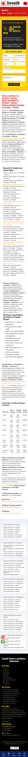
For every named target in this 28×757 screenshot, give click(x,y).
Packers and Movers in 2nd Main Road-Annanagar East (13, 546)
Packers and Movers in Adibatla (11, 589)
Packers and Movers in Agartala (11, 531)
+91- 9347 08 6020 (14, 28)
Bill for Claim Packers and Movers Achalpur (12, 638)
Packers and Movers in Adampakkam (12, 555)
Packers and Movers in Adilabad (11, 529)
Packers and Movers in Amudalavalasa (13, 625)
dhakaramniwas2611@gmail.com (13, 40)
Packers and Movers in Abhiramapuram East (13, 549)
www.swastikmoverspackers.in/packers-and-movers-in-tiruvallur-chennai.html (14, 223)
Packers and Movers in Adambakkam (12, 553)
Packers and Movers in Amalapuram (12, 627)
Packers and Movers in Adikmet (11, 591)
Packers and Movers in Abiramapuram (13, 551)
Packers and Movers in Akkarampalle (12, 621)
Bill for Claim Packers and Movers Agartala (12, 644)
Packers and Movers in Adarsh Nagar (13, 587)
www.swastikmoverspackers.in (12, 138)
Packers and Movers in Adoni (10, 619)
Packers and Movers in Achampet (12, 599)
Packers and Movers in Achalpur (11, 527)
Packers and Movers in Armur (11, 609)
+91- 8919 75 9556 (11, 32)
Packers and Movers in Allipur (11, 603)
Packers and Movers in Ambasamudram (13, 567)
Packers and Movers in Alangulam (12, 565)
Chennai (9, 13)
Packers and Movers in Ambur (11, 569)
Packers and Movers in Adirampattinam (13, 563)
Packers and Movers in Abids (10, 585)
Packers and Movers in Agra (10, 533)
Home (4, 13)
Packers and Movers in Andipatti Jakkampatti (11, 571)
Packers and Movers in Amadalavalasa (13, 623)
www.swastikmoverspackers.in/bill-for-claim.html (14, 243)
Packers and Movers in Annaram (11, 605)
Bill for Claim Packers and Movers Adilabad (12, 641)
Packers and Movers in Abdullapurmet (13, 583)
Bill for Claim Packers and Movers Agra (13, 647)
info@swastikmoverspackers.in (12, 38)
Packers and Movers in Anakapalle (12, 629)
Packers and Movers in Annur (11, 574)
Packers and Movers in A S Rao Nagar (13, 581)
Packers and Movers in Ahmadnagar (12, 535)
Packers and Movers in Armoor (11, 607)
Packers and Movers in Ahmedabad (12, 537)
